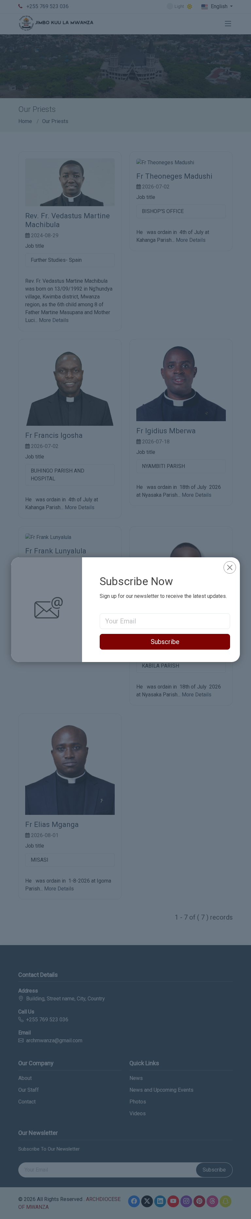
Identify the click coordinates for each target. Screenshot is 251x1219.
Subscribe (165, 642)
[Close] (230, 567)
